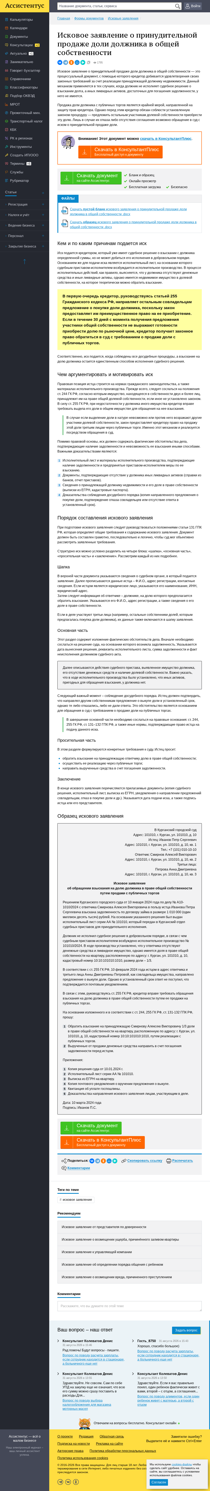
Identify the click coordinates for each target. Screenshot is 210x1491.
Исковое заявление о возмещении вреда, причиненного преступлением (117, 1277)
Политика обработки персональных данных (123, 1451)
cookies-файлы (182, 1464)
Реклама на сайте (109, 1443)
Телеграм (60, 1482)
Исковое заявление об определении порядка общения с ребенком (112, 1264)
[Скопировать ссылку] (88, 62)
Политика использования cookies (82, 1458)
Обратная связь (112, 1436)
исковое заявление (77, 1199)
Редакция (86, 1436)
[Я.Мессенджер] (82, 62)
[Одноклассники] (71, 62)
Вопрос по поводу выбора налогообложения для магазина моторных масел (87, 1404)
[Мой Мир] (77, 62)
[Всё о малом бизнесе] (24, 6)
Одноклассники (76, 1482)
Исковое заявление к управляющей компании (97, 1252)
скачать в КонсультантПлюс (166, 139)
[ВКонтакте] (59, 62)
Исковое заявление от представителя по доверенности (104, 1227)
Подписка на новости (73, 1443)
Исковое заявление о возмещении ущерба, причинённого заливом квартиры (120, 1239)
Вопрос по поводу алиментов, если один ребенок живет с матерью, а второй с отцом (168, 1400)
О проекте (65, 1436)
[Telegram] (65, 62)
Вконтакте (68, 1482)
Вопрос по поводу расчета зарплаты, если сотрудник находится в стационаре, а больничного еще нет (93, 1359)
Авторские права (70, 1451)
